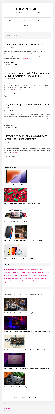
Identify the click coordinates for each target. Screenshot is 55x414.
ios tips (21, 275)
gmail (36, 272)
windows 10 (7, 283)
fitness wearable (28, 272)
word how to (14, 283)
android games (26, 269)
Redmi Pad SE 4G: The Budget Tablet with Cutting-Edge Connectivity (23, 240)
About (6, 403)
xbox (18, 283)
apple (37, 269)
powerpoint (25, 278)
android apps (18, 269)
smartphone (10, 280)
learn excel (37, 275)
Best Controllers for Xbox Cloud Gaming (15, 387)
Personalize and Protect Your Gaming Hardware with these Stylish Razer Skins (26, 368)
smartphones (17, 280)
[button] (31, 25)
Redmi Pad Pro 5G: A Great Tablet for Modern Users (19, 222)
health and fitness (15, 158)
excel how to (16, 272)
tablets (34, 280)
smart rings (14, 64)
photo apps (21, 278)
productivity (39, 278)
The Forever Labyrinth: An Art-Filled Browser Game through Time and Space (26, 350)
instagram (45, 272)
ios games (10, 275)
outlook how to (13, 278)
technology (39, 280)
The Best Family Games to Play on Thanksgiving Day (19, 313)
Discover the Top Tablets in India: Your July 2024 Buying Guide (22, 259)
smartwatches (23, 280)
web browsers (43, 280)
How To (12, 125)
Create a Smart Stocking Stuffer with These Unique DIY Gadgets (22, 203)
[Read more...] (25, 58)
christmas (40, 269)
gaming (33, 272)
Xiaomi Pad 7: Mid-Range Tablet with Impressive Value (19, 185)
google (40, 272)
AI (5, 269)
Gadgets (13, 62)
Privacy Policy (7, 408)
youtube (21, 283)
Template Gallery (8, 411)
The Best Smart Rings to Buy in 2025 (23, 44)
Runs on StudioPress (34, 397)
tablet (32, 280)
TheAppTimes (27, 9)
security (6, 280)
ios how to (16, 275)
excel (11, 272)
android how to (33, 269)
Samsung (45, 278)
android (9, 269)
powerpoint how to (32, 278)
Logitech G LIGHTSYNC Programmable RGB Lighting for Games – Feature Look (27, 331)
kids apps (33, 275)
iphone (28, 275)
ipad (24, 275)
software (29, 280)
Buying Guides (14, 93)
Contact (6, 406)
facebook (22, 272)
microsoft (41, 275)
